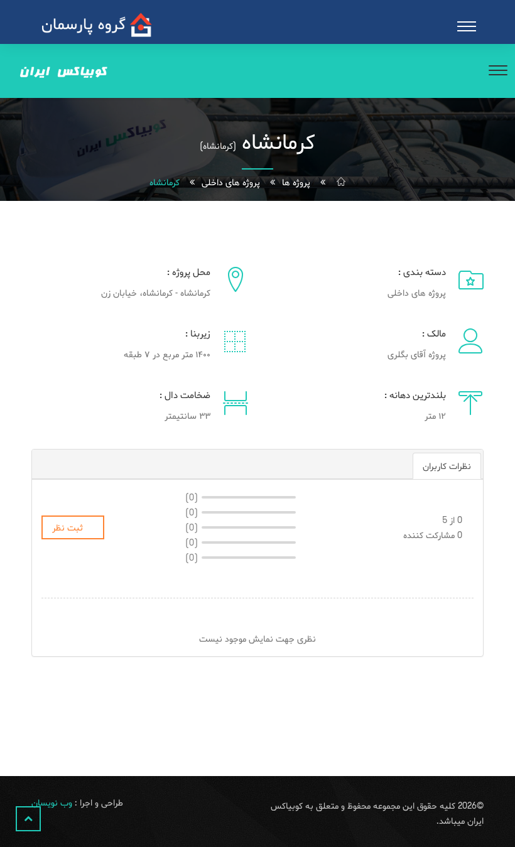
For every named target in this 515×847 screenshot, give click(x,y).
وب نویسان (51, 802)
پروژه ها (296, 182)
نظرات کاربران (447, 466)
